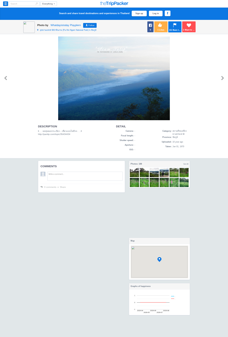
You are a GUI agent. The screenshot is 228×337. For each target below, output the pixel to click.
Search (36, 3)
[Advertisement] (159, 212)
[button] (159, 259)
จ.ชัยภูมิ (68, 30)
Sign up (139, 13)
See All (185, 164)
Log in (156, 13)
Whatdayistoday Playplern (66, 25)
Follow (91, 25)
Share (63, 187)
